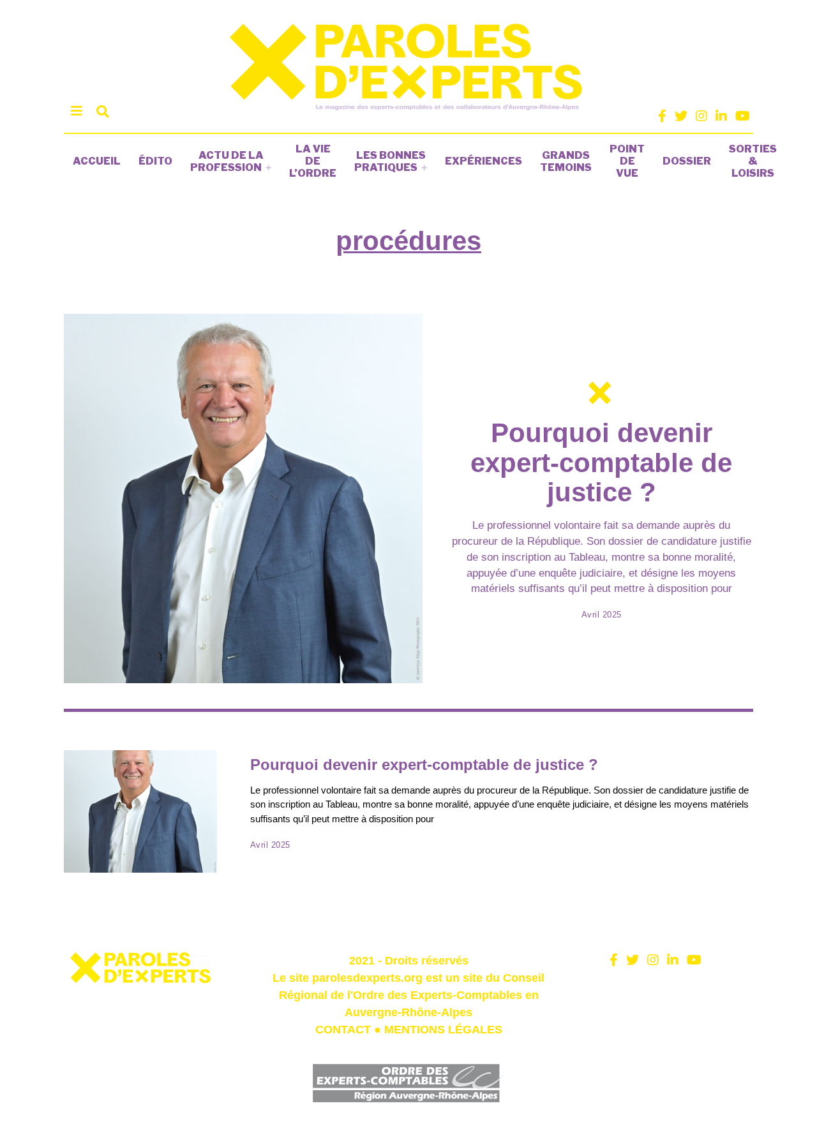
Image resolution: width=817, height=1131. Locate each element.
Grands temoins (566, 161)
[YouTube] (742, 116)
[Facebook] (662, 116)
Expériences (483, 161)
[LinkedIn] (721, 116)
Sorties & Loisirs (753, 161)
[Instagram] (701, 116)
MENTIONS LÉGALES (443, 1029)
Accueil (97, 161)
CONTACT (343, 1029)
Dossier (687, 161)
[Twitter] (681, 116)
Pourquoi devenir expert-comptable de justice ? (601, 462)
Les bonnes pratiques (390, 161)
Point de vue (627, 161)
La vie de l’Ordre (312, 161)
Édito (155, 161)
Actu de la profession (227, 161)
